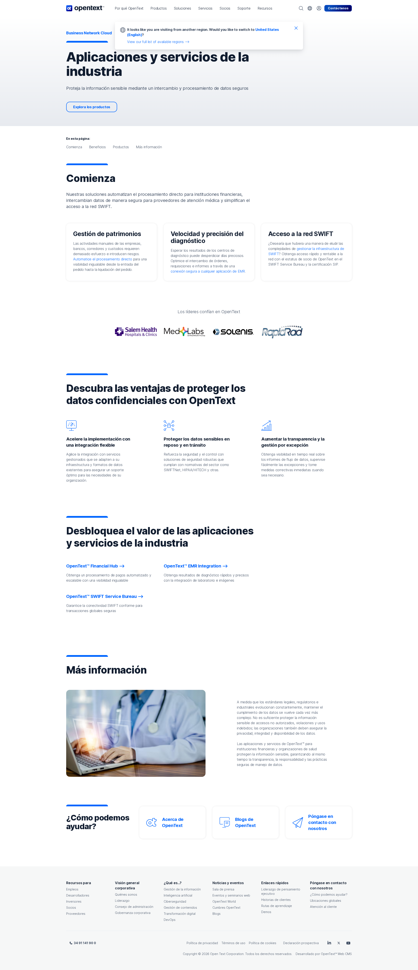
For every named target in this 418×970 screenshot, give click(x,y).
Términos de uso (233, 943)
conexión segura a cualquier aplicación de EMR (208, 271)
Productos (121, 147)
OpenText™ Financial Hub (92, 566)
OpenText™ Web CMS (336, 954)
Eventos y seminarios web (231, 895)
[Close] (296, 28)
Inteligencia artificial (178, 895)
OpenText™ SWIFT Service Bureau (101, 596)
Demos (266, 912)
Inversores (73, 901)
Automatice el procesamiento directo (102, 259)
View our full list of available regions (155, 42)
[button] (129, 8)
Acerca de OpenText (173, 822)
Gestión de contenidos (180, 907)
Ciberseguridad (175, 901)
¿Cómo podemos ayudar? (328, 894)
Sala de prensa (223, 889)
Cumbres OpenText (226, 907)
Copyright (190, 954)
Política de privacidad (202, 943)
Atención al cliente (323, 906)
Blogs (216, 913)
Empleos (72, 889)
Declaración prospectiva (301, 943)
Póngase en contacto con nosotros (322, 822)
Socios (71, 907)
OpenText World (224, 901)
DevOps (169, 920)
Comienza (74, 147)
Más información (149, 147)
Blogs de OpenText (245, 822)
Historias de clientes (276, 900)
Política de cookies (262, 943)
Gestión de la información (182, 889)
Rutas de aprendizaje (276, 906)
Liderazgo (122, 900)
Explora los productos (91, 107)
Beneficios (97, 147)
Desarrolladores (77, 895)
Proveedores (75, 913)
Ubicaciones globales (325, 900)
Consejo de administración (134, 906)
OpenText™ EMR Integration (192, 566)
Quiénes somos (126, 894)
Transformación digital (180, 913)
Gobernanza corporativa (132, 913)
